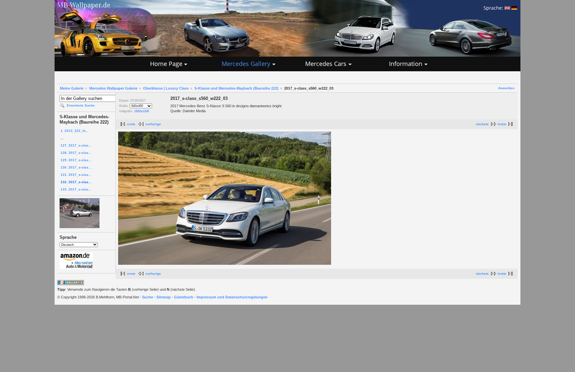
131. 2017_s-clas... (76, 175)
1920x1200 (141, 111)
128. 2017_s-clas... (76, 153)
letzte (502, 124)
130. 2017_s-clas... (76, 167)
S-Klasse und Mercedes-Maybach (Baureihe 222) (236, 88)
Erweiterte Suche (81, 105)
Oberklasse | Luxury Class (166, 88)
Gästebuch (183, 297)
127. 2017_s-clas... (76, 145)
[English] (507, 8)
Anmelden (506, 88)
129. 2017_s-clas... (76, 160)
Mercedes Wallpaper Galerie (113, 88)
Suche (147, 297)
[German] (514, 8)
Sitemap (163, 297)
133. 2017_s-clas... (76, 189)
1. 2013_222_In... (75, 131)
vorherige (153, 124)
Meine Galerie (72, 88)
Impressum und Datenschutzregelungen (232, 297)
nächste (482, 124)
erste (131, 124)
